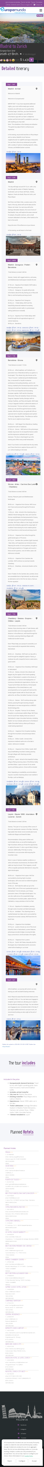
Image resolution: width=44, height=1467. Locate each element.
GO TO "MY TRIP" (26, 2)
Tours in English (25, 5)
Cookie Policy (28, 1456)
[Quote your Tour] (31, 60)
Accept (34, 1461)
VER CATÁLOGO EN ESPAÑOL (12, 2)
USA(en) (38, 5)
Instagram (23, 1429)
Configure (22, 1461)
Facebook (23, 1425)
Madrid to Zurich (13, 46)
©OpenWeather (6, 1046)
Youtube (23, 1438)
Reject (10, 1461)
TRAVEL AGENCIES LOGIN (13, 5)
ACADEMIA (39, 2)
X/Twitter (23, 1433)
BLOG (33, 2)
